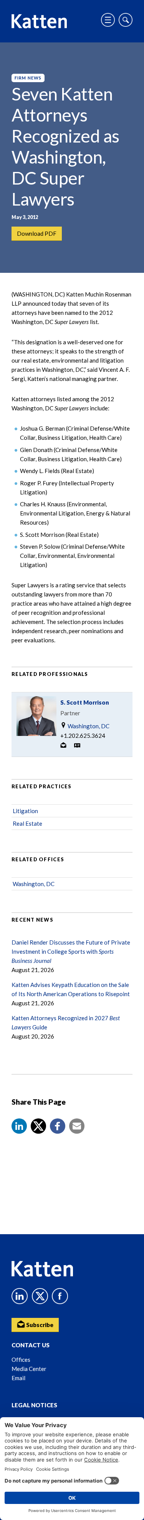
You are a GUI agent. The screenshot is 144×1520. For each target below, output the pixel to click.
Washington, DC (87, 726)
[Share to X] (38, 1126)
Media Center (29, 1368)
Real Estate (27, 823)
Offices (21, 1359)
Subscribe (39, 1324)
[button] (19, 1126)
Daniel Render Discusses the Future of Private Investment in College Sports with (71, 951)
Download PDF (36, 233)
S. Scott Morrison (84, 702)
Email (18, 1377)
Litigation (25, 810)
